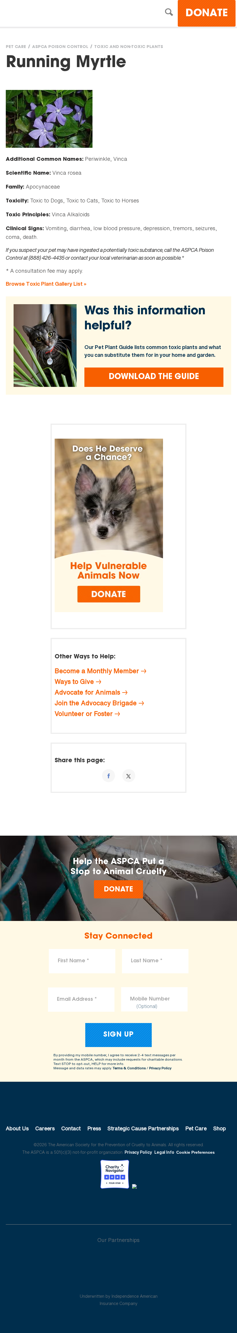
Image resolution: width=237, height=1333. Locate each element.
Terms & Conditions (129, 1068)
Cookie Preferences (195, 1152)
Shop (219, 1128)
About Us (17, 1128)
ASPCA (118, 1109)
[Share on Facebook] (108, 775)
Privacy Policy (160, 1068)
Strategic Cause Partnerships (143, 1128)
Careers (45, 1128)
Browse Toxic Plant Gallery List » (46, 283)
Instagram (133, 1204)
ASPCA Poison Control (60, 47)
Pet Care (16, 47)
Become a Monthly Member (97, 670)
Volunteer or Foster (84, 713)
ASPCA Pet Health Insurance (118, 1282)
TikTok (148, 1204)
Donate (207, 14)
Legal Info (164, 1152)
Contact (71, 1128)
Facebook (88, 1204)
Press (94, 1128)
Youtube (118, 1204)
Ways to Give (74, 681)
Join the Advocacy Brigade (96, 703)
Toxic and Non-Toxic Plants (128, 47)
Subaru (118, 1259)
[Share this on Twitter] (128, 775)
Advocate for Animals (87, 692)
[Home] (56, 14)
